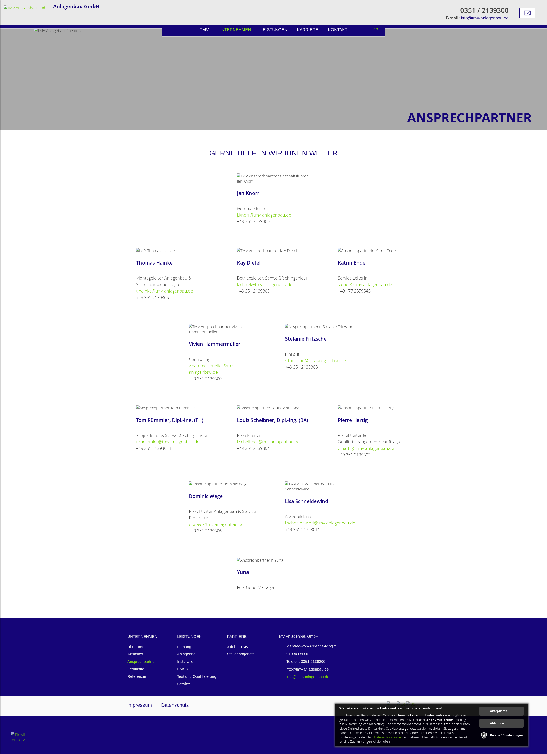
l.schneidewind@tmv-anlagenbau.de (320, 523)
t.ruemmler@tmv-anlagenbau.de (167, 442)
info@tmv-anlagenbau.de (485, 18)
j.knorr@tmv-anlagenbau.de (264, 215)
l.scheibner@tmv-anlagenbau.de (268, 442)
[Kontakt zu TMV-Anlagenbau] (527, 13)
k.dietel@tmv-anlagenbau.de (264, 284)
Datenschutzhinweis (388, 737)
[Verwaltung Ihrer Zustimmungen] (18, 739)
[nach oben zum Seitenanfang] (529, 595)
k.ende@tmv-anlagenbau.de (365, 284)
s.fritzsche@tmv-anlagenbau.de (315, 360)
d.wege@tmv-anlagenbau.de (216, 524)
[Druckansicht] (382, 30)
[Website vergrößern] (375, 30)
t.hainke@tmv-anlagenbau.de (164, 291)
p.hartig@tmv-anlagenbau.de (366, 448)
